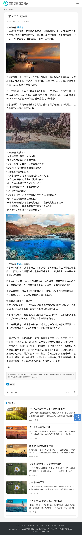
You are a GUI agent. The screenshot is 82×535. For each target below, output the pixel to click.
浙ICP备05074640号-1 (43, 529)
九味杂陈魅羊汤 (36, 482)
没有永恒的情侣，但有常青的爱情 (45, 464)
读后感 (26, 21)
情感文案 (31, 526)
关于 (17, 526)
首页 (5, 9)
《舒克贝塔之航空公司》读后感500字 (47, 409)
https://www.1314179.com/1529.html (52, 374)
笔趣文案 (25, 529)
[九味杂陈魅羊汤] (16, 487)
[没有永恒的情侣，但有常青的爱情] (16, 469)
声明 (23, 526)
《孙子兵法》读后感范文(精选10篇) (46, 501)
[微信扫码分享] (7, 392)
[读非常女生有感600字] (16, 432)
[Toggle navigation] (77, 3)
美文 (47, 526)
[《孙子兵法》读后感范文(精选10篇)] (16, 505)
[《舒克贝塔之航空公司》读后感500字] (16, 413)
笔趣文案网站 (22, 374)
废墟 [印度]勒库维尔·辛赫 (41, 445)
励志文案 (40, 526)
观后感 (61, 526)
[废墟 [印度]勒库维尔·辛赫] (16, 450)
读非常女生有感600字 (40, 427)
